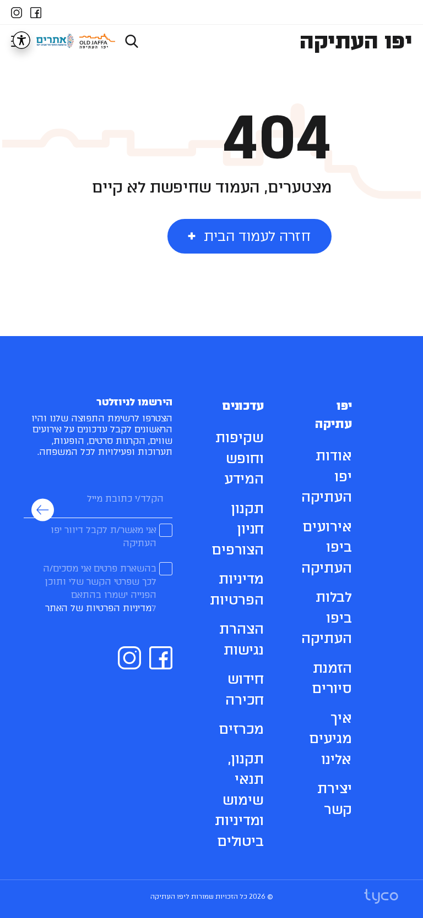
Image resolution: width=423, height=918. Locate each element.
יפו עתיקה (333, 414)
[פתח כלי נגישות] (21, 40)
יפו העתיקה (355, 41)
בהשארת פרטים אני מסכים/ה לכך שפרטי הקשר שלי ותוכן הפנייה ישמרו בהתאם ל (99, 588)
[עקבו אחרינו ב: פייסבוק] (35, 11)
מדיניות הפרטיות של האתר (98, 608)
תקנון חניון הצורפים (238, 529)
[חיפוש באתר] (131, 41)
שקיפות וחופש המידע (239, 458)
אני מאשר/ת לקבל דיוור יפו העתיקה (103, 536)
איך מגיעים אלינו (330, 738)
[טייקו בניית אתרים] (381, 896)
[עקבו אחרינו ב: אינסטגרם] (16, 11)
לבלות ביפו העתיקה (326, 617)
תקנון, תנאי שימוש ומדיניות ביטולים (239, 799)
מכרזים (241, 729)
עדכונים (243, 405)
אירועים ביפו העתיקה (326, 547)
